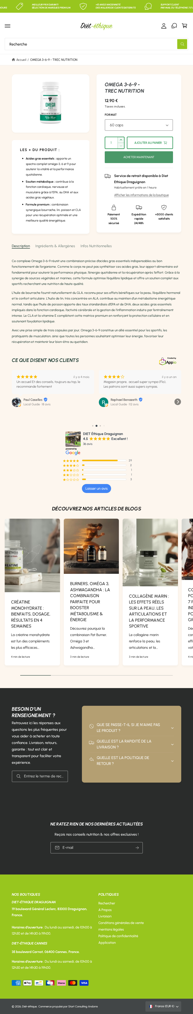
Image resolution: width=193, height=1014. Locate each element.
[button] (7, 26)
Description (21, 246)
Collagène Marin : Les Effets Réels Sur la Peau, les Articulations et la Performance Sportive (149, 611)
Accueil (21, 60)
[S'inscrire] (137, 847)
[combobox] (96, 44)
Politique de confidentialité (118, 936)
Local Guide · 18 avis (37, 404)
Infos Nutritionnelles (96, 246)
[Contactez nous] (174, 26)
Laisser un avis (96, 488)
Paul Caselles (33, 400)
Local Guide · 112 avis (125, 404)
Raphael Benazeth (124, 400)
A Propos (105, 910)
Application (107, 942)
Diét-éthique (29, 1006)
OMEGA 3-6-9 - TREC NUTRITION (53, 60)
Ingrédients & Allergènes (55, 246)
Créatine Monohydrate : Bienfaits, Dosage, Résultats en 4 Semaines (30, 614)
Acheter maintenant (139, 157)
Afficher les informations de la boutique (141, 195)
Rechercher (106, 903)
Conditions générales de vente (121, 923)
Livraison (105, 916)
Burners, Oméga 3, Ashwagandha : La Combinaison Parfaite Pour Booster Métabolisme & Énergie (90, 601)
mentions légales (111, 929)
